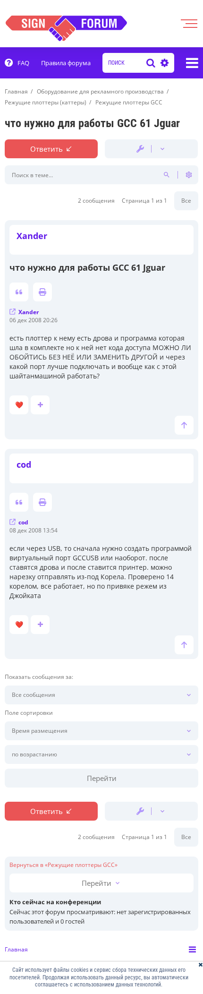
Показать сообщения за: (39, 677)
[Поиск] (151, 63)
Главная (16, 949)
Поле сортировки (29, 713)
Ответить (46, 149)
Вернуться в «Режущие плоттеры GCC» (63, 865)
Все (186, 201)
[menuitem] (17, 63)
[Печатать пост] (42, 292)
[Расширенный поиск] (163, 63)
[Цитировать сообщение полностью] (18, 292)
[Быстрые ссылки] (192, 63)
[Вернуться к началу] (184, 425)
